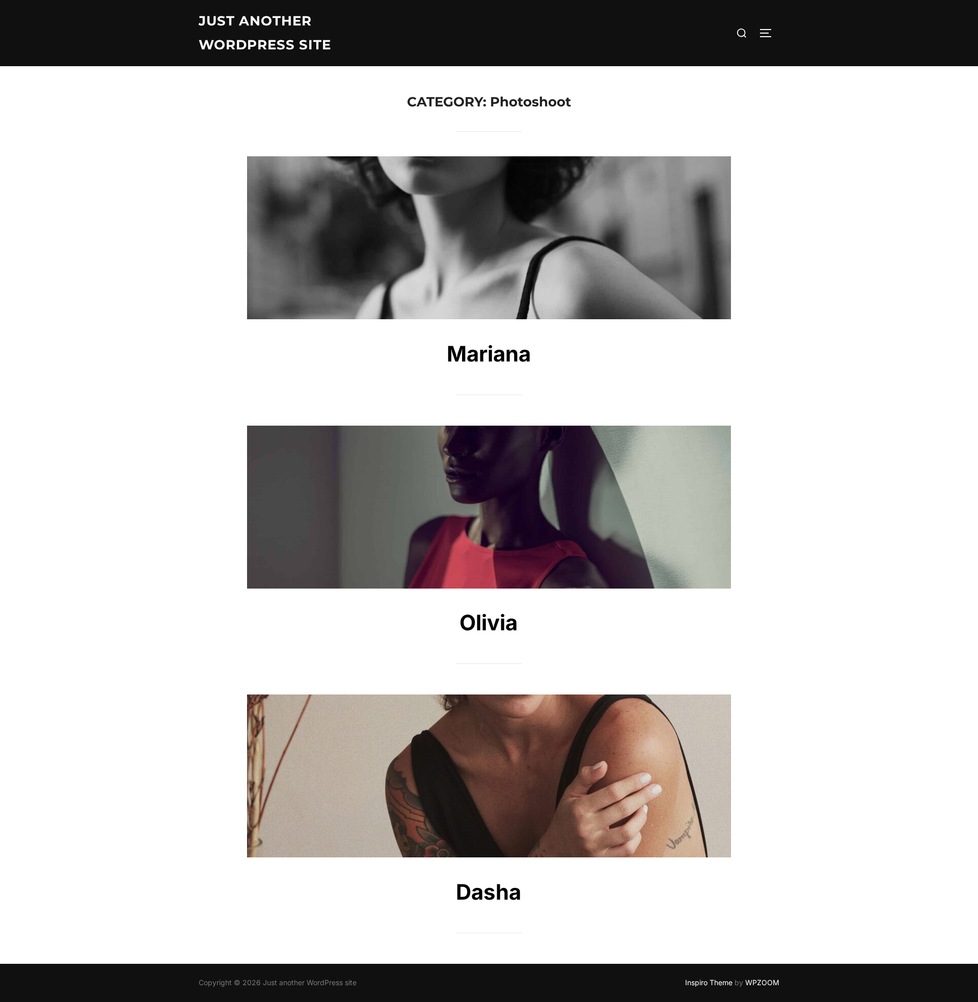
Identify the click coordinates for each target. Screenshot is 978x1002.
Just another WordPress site (265, 33)
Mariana (489, 354)
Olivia (488, 622)
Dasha (488, 892)
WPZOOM (762, 982)
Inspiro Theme (708, 982)
